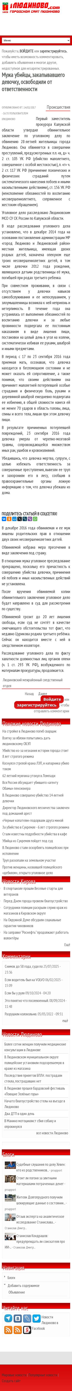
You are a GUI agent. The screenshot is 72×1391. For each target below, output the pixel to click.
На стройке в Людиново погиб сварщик (29, 731)
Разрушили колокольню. (21, 1013)
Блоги (11, 1277)
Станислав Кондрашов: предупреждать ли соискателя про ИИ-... (35, 1241)
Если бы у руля (15, 993)
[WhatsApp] (35, 519)
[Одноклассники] (9, 519)
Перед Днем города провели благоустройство (36, 900)
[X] (19, 519)
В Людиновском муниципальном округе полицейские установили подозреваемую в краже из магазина (34, 1063)
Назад (29, 693)
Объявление (16, 1292)
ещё (65, 1020)
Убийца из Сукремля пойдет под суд (27, 840)
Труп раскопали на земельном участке (29, 860)
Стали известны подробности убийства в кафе (34, 833)
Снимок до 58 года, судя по (24, 966)
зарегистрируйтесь (36, 705)
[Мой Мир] (14, 519)
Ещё (67, 944)
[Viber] (30, 519)
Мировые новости (14, 1374)
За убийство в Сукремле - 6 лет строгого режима (35, 827)
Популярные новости (43, 1374)
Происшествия (58, 107)
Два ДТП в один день (19, 1113)
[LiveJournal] (25, 519)
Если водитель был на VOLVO (24, 979)
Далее (42, 693)
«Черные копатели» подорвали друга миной (32, 820)
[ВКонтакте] (4, 519)
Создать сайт (11, 1380)
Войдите (52, 699)
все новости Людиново (52, 1132)
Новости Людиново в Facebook (45, 1323)
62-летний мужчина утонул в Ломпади (28, 775)
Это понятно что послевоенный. (27, 1000)
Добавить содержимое (24, 1285)
